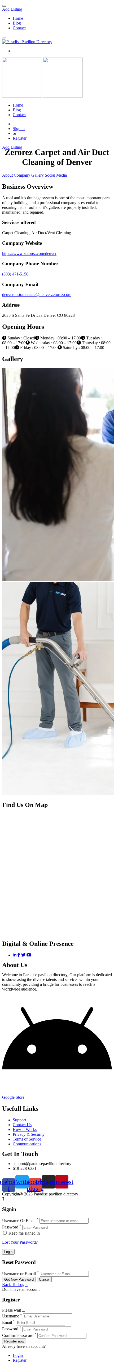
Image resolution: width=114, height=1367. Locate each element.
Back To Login (15, 1284)
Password (10, 1227)
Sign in (19, 128)
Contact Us (22, 1124)
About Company (16, 175)
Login (18, 1355)
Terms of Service (27, 1139)
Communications (27, 1144)
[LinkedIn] (15, 955)
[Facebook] (19, 955)
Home (18, 18)
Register (20, 138)
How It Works (25, 1129)
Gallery (37, 175)
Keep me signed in (23, 1233)
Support (19, 1120)
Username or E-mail (19, 1273)
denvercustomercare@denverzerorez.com (36, 294)
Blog (17, 23)
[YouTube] (29, 955)
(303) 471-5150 (15, 274)
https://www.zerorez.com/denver (29, 253)
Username (10, 1316)
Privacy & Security (29, 1134)
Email (7, 1322)
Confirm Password (17, 1335)
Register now (14, 1341)
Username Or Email (19, 1220)
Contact (19, 28)
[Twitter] (24, 955)
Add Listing (12, 9)
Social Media (56, 175)
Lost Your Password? (20, 1242)
